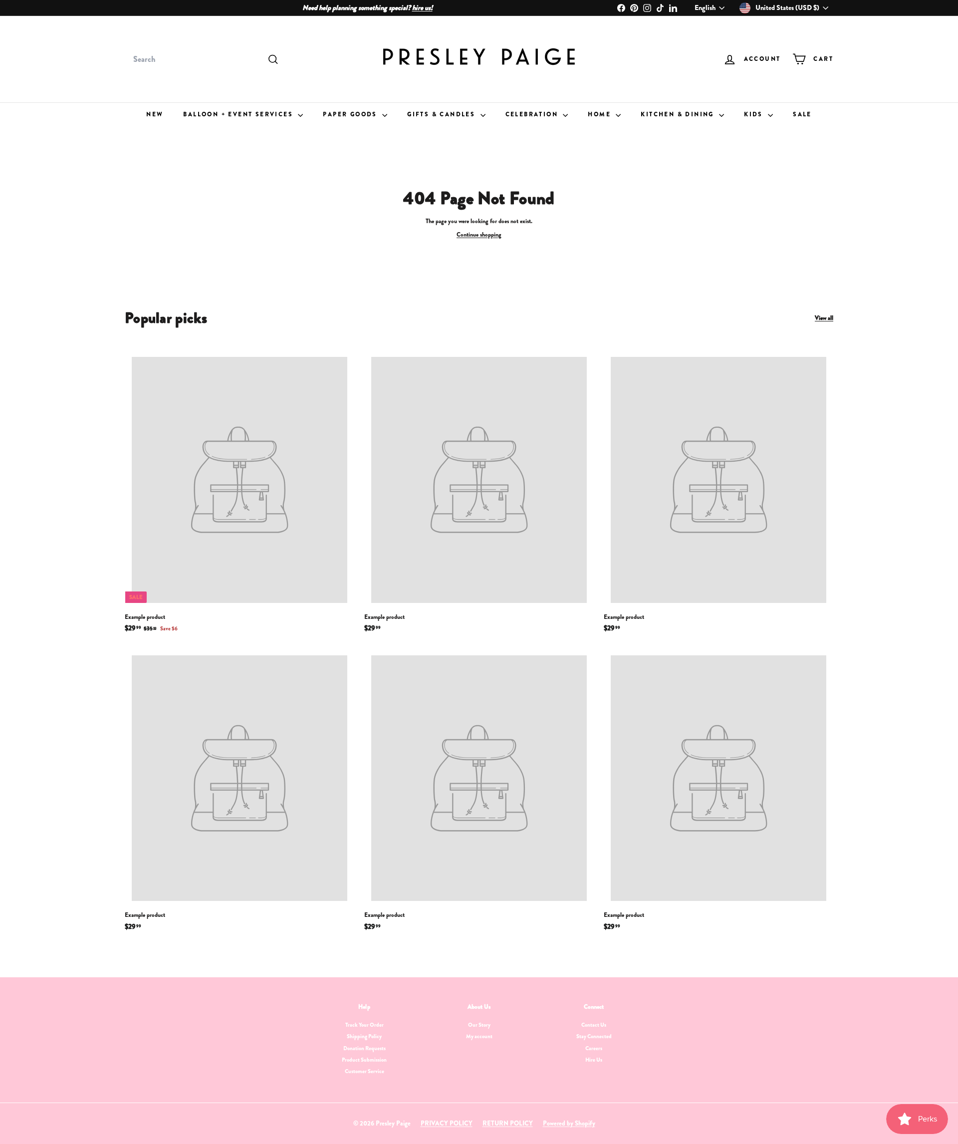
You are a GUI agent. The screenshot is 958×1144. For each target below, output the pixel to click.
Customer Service (364, 1071)
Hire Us (593, 1060)
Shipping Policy (364, 1036)
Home (600, 114)
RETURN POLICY (507, 1123)
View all (824, 318)
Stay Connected (594, 1036)
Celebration (533, 114)
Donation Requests (364, 1048)
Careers (593, 1048)
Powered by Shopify (569, 1123)
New (154, 114)
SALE (802, 114)
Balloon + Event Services (239, 114)
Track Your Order (364, 1025)
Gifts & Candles (442, 114)
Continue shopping (479, 234)
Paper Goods (351, 114)
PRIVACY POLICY (447, 1123)
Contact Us (593, 1025)
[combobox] (204, 59)
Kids (754, 114)
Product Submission (364, 1060)
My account (479, 1036)
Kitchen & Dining (679, 114)
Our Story (479, 1025)
